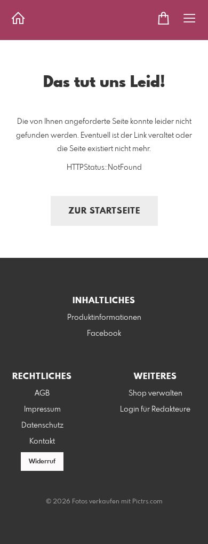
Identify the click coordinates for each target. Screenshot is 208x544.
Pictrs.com (147, 502)
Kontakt (42, 441)
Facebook (104, 333)
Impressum (42, 409)
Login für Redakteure (155, 409)
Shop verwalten (155, 393)
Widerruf (42, 462)
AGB (42, 393)
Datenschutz (42, 425)
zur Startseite (104, 211)
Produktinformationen (104, 317)
